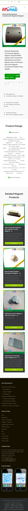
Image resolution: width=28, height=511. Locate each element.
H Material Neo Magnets (9, 398)
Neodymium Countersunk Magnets (10, 405)
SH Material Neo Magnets (9, 401)
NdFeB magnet (14, 505)
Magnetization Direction (8, 424)
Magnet (12, 507)
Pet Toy (11, 509)
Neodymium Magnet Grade (8, 396)
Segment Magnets (7, 391)
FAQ (3, 431)
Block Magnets (6, 389)
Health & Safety (5, 426)
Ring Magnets (6, 394)
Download (4, 429)
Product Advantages (7, 419)
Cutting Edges (5, 438)
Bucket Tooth (5, 441)
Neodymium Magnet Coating (9, 403)
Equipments (4, 417)
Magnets (7, 505)
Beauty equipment (19, 509)
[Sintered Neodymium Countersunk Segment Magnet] (14, 35)
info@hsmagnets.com (10, 459)
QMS (3, 415)
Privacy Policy (5, 436)
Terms (3, 433)
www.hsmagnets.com (9, 460)
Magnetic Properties (7, 422)
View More (14, 243)
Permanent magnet (9, 504)
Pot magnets (19, 504)
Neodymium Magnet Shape (8, 387)
